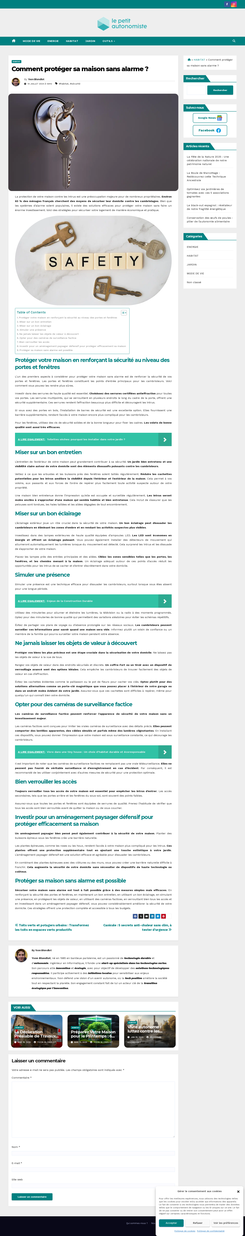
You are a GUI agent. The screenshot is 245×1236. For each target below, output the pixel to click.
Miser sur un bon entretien (36, 321)
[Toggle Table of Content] (122, 313)
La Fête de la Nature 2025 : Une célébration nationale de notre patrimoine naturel (208, 160)
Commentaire (22, 1077)
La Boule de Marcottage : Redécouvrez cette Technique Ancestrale (206, 176)
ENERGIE (53, 41)
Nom (16, 1147)
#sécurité (75, 83)
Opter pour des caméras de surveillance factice (48, 338)
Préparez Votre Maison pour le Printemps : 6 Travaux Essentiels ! (93, 1036)
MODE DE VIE (31, 41)
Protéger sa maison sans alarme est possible (46, 350)
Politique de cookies (184, 1231)
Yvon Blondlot (36, 79)
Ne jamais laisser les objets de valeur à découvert (49, 334)
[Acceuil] (189, 59)
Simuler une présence (33, 329)
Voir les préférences (226, 1223)
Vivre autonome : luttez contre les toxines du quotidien (148, 1031)
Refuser (197, 1223)
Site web (17, 1179)
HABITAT (72, 41)
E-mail (17, 1163)
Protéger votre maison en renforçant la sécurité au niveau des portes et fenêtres (68, 317)
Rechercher (195, 78)
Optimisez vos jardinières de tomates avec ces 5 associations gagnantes (208, 192)
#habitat (63, 83)
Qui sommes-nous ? (137, 1223)
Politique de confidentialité (210, 1231)
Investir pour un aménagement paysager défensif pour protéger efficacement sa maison (73, 346)
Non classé (194, 282)
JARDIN (90, 41)
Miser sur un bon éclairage (35, 325)
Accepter (171, 1223)
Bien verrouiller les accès (34, 342)
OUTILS (108, 41)
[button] (238, 1191)
